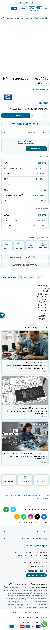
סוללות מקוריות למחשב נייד (13, 18)
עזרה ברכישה (36, 149)
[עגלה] (14, 8)
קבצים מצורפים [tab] (10, 277)
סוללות (41, 18)
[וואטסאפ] (24, 517)
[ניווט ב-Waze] (13, 509)
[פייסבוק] (44, 517)
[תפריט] (45, 8)
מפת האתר (25, 622)
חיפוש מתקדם (21, 2)
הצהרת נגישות (41, 617)
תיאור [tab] (39, 277)
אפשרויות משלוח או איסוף (36, 132)
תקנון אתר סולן (25, 617)
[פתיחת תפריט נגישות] (2, 315)
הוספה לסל (15, 115)
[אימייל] (17, 517)
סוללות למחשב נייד (31, 18)
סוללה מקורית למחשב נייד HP (29, 495)
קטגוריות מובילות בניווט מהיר (34, 538)
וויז (31, 2)
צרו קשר (43, 571)
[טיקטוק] (37, 517)
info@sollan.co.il (31, 571)
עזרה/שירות (42, 531)
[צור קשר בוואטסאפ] (44, 624)
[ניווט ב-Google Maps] (6, 509)
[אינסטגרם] (30, 517)
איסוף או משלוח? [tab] (27, 277)
